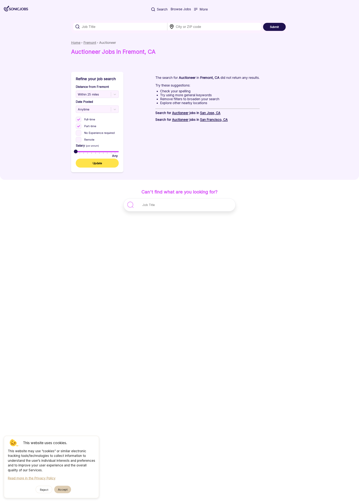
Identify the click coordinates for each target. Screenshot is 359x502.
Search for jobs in (187, 113)
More (204, 9)
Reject (44, 490)
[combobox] (120, 26)
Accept (62, 489)
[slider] (76, 151)
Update (97, 163)
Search (162, 9)
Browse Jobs (181, 9)
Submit (274, 27)
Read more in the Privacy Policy (32, 478)
